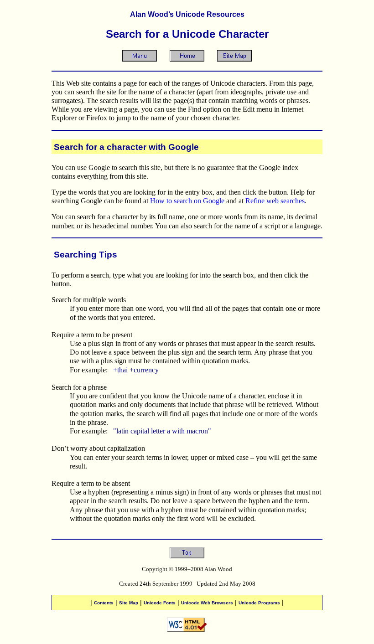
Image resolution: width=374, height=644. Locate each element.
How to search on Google (187, 201)
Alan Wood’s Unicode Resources (187, 14)
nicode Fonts (160, 602)
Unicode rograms (259, 602)
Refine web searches (275, 201)
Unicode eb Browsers (207, 602)
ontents (104, 602)
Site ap (128, 602)
